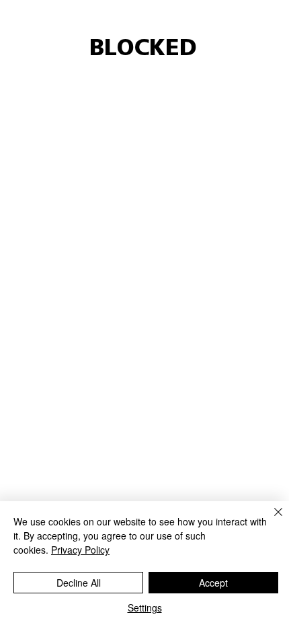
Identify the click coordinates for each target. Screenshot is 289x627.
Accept (213, 582)
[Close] (270, 520)
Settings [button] (145, 607)
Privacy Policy (80, 549)
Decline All (78, 582)
